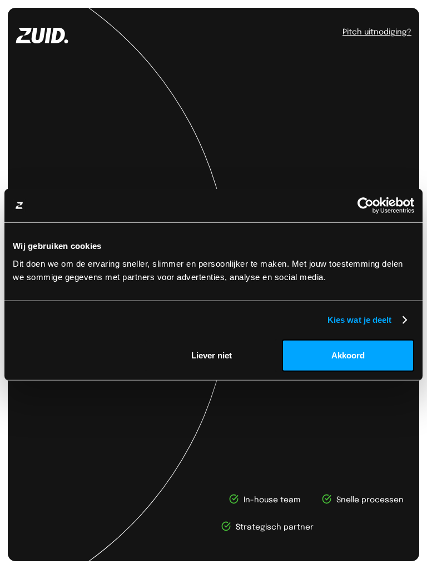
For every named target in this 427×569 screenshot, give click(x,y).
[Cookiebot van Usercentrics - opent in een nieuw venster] (365, 205)
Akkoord (348, 355)
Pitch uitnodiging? (376, 31)
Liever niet (211, 355)
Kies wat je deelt (359, 320)
